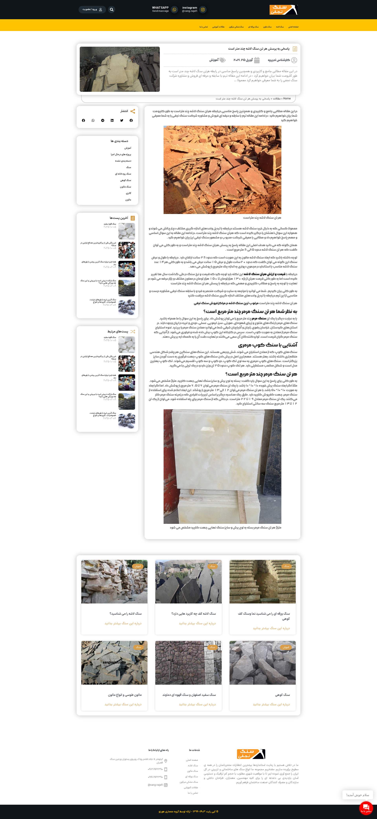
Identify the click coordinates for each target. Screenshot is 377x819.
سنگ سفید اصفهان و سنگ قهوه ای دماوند (189, 695)
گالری (128, 193)
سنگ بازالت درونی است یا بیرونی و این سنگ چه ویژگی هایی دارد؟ (98, 282)
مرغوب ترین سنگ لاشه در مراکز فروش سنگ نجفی (226, 303)
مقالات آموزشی (218, 26)
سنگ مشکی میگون (236, 26)
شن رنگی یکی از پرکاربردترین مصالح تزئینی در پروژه (98, 244)
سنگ (128, 167)
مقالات (277, 99)
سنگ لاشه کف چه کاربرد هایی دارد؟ (193, 614)
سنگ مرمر (259, 318)
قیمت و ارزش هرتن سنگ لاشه (264, 274)
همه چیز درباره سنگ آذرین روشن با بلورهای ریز (98, 263)
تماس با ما (203, 26)
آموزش (214, 60)
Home (287, 99)
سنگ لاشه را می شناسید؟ (126, 614)
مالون (128, 200)
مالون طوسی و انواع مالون (125, 695)
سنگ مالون (267, 26)
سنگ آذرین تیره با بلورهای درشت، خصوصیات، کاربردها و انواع (102, 301)
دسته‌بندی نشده (123, 161)
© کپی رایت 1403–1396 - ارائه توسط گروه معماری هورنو (188, 812)
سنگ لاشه (280, 26)
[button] (111, 9)
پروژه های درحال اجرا (121, 154)
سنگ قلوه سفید (110, 224)
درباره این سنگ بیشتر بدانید (271, 628)
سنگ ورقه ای (253, 26)
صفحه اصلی (293, 26)
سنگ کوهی (125, 180)
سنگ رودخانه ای (123, 174)
